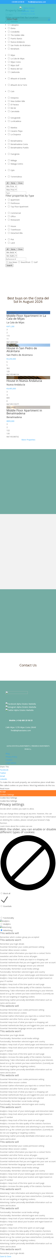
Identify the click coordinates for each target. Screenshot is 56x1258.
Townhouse (16, 229)
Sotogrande (15, 118)
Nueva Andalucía (18, 42)
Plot (12, 239)
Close (20, 183)
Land (13, 243)
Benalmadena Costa (19, 144)
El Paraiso (15, 104)
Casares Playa (16, 131)
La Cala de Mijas (17, 58)
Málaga (14, 160)
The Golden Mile (17, 35)
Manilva (14, 127)
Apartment (15, 200)
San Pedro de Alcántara (20, 45)
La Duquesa (16, 134)
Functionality (8, 918)
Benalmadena (16, 141)
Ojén (13, 170)
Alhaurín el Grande (18, 78)
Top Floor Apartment (19, 206)
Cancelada (15, 111)
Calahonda (15, 72)
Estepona (14, 98)
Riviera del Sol (16, 68)
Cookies (9, 760)
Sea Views (13, 262)
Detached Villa (17, 233)
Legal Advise (11, 763)
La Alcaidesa (16, 121)
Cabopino (15, 25)
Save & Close (5, 1256)
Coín (12, 91)
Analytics (7, 924)
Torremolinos (16, 176)
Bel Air (13, 108)
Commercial (16, 213)
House (13, 226)
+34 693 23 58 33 (18, 2)
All (7, 183)
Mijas (13, 55)
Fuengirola (15, 154)
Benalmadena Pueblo (20, 147)
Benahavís (15, 48)
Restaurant (15, 220)
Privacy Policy (11, 756)
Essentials (7, 906)
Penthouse (15, 203)
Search (9, 265)
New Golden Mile (18, 101)
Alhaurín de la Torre (19, 85)
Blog (8, 753)
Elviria (13, 28)
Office (13, 216)
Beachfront (26, 262)
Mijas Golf (15, 65)
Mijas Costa (16, 62)
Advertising (8, 930)
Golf (36, 262)
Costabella (15, 31)
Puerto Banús (16, 38)
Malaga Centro (17, 164)
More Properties (28, 439)
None (13, 183)
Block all (6, 893)
